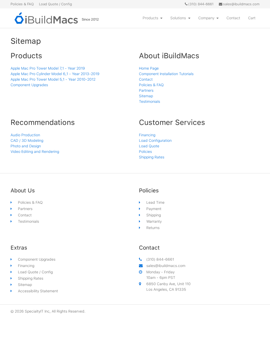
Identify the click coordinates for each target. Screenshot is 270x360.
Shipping (153, 215)
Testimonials (149, 101)
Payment (153, 209)
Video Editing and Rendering (35, 151)
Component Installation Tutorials (166, 74)
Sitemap (146, 96)
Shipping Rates (151, 157)
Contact (233, 18)
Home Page (149, 68)
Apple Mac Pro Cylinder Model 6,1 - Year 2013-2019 (55, 74)
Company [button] (206, 18)
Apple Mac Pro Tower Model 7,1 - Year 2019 (48, 68)
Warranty (154, 221)
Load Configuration (155, 140)
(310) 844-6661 (201, 4)
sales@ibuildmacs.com (241, 4)
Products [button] (150, 18)
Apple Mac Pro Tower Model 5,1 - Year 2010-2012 (53, 79)
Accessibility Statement (38, 291)
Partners (146, 90)
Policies (145, 151)
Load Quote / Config (55, 4)
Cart (251, 18)
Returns (153, 228)
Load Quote (149, 146)
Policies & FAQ (22, 4)
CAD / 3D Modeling (27, 140)
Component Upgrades (29, 85)
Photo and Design (26, 146)
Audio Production (25, 135)
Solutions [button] (178, 18)
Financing (147, 135)
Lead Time (155, 202)
